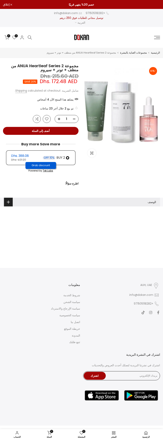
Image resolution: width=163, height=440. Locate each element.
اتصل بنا (75, 322)
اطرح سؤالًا (72, 183)
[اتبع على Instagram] (150, 312)
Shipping (21, 91)
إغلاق (154, 4)
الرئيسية (155, 52)
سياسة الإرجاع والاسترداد (65, 309)
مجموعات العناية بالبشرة (133, 52)
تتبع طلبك (74, 342)
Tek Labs (48, 170)
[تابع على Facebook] (158, 312)
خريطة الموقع (72, 329)
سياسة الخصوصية (69, 315)
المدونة (76, 335)
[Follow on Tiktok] (143, 312)
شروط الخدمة (71, 295)
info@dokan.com (66, 13)
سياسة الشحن (71, 302)
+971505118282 (95, 13)
